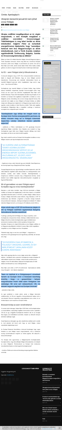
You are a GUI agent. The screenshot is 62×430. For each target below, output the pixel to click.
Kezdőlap (3, 12)
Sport (28, 8)
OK (55, 428)
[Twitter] (6, 383)
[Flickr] (10, 379)
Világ (14, 8)
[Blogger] (2, 379)
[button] (59, 8)
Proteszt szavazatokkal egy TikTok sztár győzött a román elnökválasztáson (51, 398)
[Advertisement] (42, 3)
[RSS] (2, 383)
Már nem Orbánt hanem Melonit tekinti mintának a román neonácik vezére (50, 409)
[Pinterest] (17, 379)
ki (1, 27)
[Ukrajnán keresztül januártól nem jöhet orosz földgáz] (20, 30)
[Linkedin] (13, 379)
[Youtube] (10, 383)
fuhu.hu (47, 89)
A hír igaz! (47, 63)
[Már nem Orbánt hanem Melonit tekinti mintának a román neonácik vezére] (45, 47)
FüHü (3, 8)
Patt (43, 419)
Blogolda (35, 8)
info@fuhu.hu (10, 375)
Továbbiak (51, 55)
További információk (47, 428)
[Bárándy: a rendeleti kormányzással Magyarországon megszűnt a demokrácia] (45, 20)
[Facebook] (6, 379)
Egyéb (3, 24)
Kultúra (21, 8)
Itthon (8, 8)
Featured (7, 24)
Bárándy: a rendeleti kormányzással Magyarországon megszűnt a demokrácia (54, 21)
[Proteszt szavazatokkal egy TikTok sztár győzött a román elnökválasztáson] (45, 30)
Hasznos (11, 24)
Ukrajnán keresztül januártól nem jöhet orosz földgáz (54, 40)
